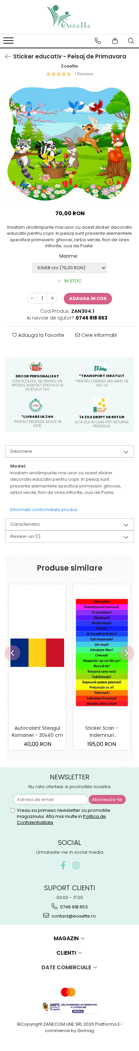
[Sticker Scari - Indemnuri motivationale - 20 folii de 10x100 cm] (102, 652)
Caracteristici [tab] (25, 524)
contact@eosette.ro (73, 916)
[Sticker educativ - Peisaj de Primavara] (69, 144)
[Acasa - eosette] (69, 17)
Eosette (69, 66)
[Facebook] (63, 865)
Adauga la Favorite (40, 335)
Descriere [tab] (21, 451)
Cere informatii (98, 335)
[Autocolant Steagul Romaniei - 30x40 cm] (37, 653)
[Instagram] (76, 865)
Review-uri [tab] (25, 536)
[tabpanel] (69, 144)
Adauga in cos (88, 298)
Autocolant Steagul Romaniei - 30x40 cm (37, 732)
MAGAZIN (67, 938)
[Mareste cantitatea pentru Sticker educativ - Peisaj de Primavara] (52, 298)
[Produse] (9, 42)
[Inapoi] (5, 56)
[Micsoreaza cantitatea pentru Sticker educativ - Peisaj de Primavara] (32, 298)
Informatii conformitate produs (43, 509)
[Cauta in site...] (131, 41)
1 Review (84, 74)
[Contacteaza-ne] (98, 41)
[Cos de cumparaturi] (115, 41)
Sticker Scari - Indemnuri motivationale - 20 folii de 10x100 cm (102, 732)
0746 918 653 (73, 907)
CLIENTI (66, 953)
